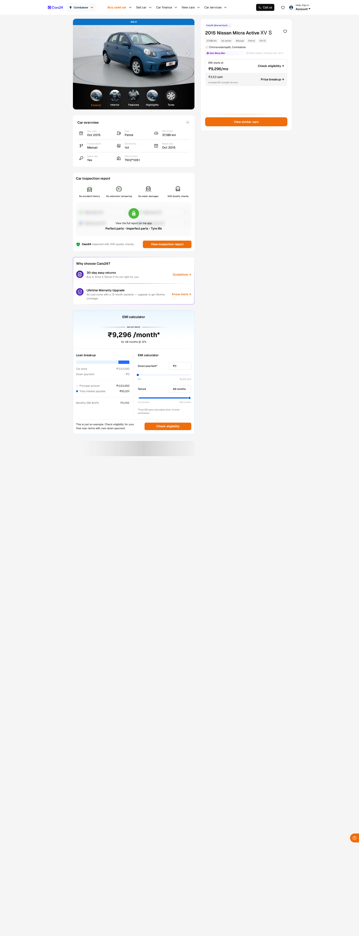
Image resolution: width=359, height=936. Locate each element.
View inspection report (167, 244)
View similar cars (246, 122)
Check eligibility (168, 426)
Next (187, 53)
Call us (267, 7)
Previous (81, 53)
